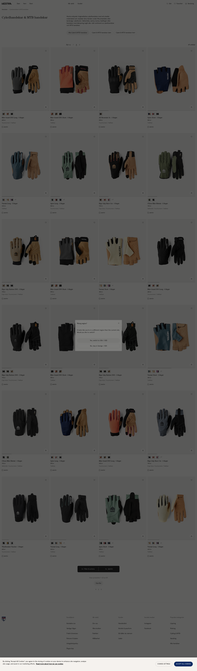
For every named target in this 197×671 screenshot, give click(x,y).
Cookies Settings (163, 664)
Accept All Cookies (183, 664)
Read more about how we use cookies (49, 664)
